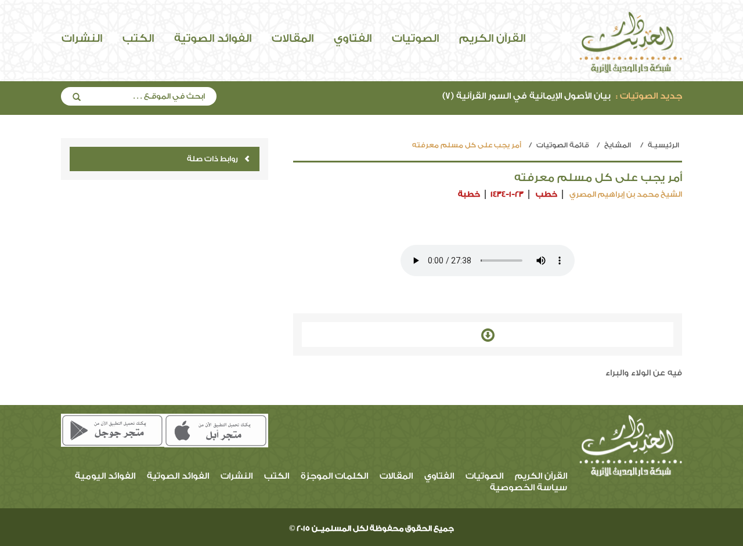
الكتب (138, 38)
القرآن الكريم (492, 38)
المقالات (292, 38)
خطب (546, 194)
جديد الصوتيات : (649, 96)
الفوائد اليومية (105, 476)
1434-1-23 (507, 194)
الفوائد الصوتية (212, 38)
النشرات (82, 38)
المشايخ (617, 145)
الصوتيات (415, 38)
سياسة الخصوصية (528, 488)
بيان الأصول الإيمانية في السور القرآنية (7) (562, 96)
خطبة (469, 194)
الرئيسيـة (663, 145)
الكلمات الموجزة (334, 476)
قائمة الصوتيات (562, 145)
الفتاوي (353, 38)
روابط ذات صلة (212, 158)
